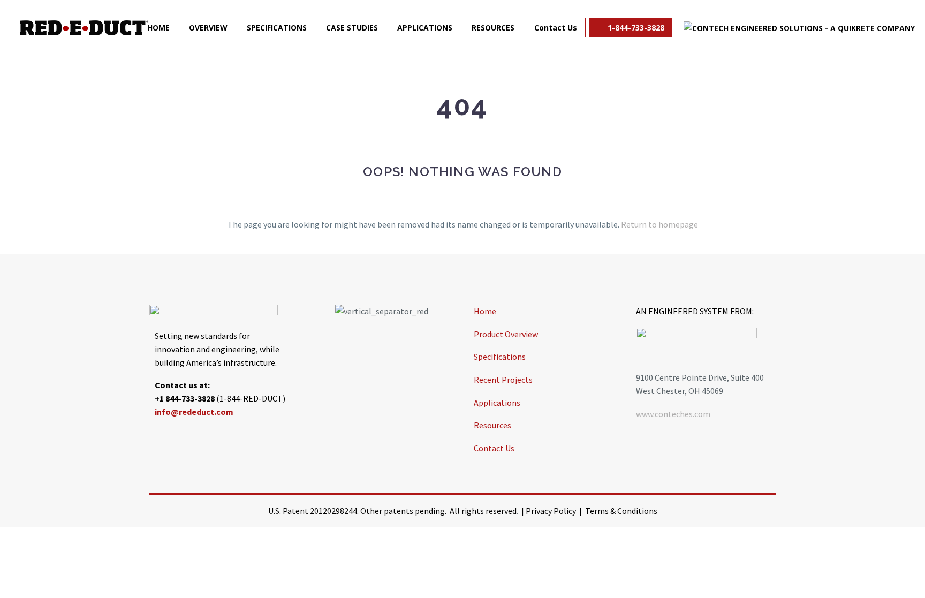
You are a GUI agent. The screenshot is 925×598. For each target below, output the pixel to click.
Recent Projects (503, 379)
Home (158, 27)
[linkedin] (184, 436)
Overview (208, 27)
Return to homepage (659, 224)
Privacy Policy (551, 510)
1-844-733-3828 (634, 27)
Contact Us (555, 27)
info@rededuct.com (194, 411)
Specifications (277, 27)
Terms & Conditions (621, 510)
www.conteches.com (673, 413)
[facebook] (157, 436)
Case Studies (352, 27)
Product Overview (506, 334)
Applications (424, 27)
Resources (493, 27)
